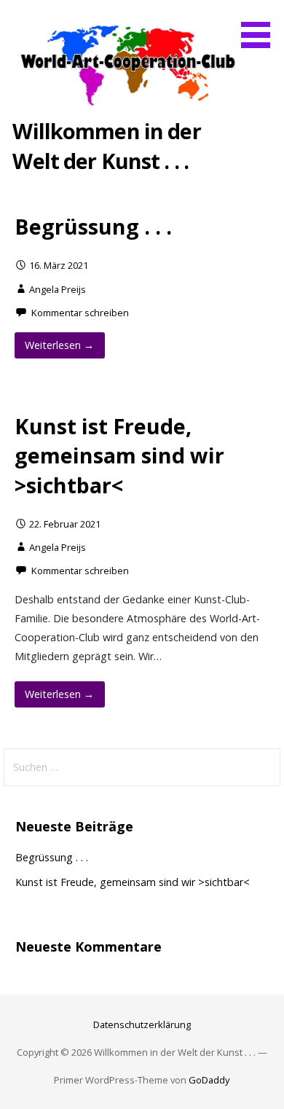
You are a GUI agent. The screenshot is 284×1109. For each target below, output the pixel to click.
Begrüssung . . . (93, 226)
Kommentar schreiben (80, 312)
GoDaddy (209, 1079)
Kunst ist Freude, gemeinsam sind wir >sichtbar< (119, 455)
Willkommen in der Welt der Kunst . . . (106, 145)
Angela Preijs (57, 289)
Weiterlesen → (59, 345)
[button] (260, 26)
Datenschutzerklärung (142, 1024)
